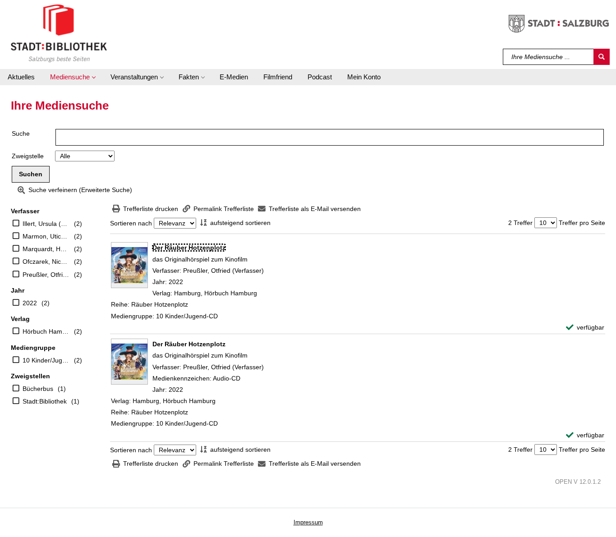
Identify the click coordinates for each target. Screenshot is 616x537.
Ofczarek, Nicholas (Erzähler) (46, 261)
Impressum (308, 522)
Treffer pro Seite (582, 222)
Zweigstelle (28, 156)
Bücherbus (38, 388)
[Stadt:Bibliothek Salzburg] (59, 33)
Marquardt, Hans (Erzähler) (46, 248)
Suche (21, 133)
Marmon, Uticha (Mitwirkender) (46, 236)
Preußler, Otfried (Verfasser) (46, 274)
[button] (72, 77)
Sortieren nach (131, 223)
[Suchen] (601, 57)
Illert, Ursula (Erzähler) (46, 223)
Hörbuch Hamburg (46, 331)
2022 (30, 303)
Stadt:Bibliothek (45, 401)
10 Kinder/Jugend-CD (46, 360)
